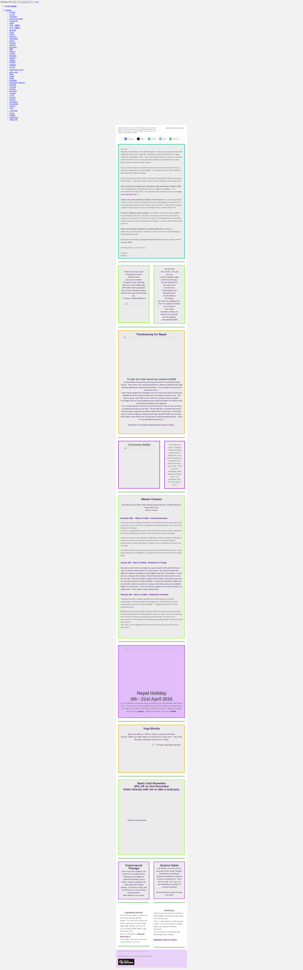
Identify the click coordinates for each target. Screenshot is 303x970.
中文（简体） (15, 25)
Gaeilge (12, 54)
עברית (11, 95)
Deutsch (12, 45)
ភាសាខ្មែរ (12, 65)
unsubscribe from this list (125, 956)
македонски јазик (16, 70)
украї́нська (13, 117)
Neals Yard (175, 139)
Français (12, 43)
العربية (12, 14)
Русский (12, 87)
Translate (8, 10)
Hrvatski (12, 30)
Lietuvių (12, 97)
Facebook (131, 139)
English (12, 12)
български (13, 21)
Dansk (11, 34)
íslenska (12, 58)
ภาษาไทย (13, 111)
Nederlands (13, 39)
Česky (11, 32)
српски (12, 106)
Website (153, 139)
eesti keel (12, 37)
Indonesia (13, 56)
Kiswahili (13, 91)
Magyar (12, 51)
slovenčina (13, 102)
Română (12, 85)
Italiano (12, 60)
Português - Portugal (17, 83)
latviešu (12, 100)
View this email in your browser (175, 128)
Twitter (11, 6)
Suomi (11, 41)
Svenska (12, 93)
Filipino (12, 115)
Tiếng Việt (13, 120)
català (11, 23)
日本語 (12, 62)
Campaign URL (6, 2)
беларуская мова (16, 19)
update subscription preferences (143, 956)
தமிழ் (11, 108)
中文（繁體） (15, 28)
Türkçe (12, 113)
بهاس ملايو (13, 72)
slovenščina (13, 104)
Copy (37, 2)
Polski (11, 78)
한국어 (12, 67)
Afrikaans (13, 17)
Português (13, 80)
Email (164, 139)
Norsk (11, 76)
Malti (11, 74)
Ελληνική (13, 47)
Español (12, 89)
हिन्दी (11, 49)
